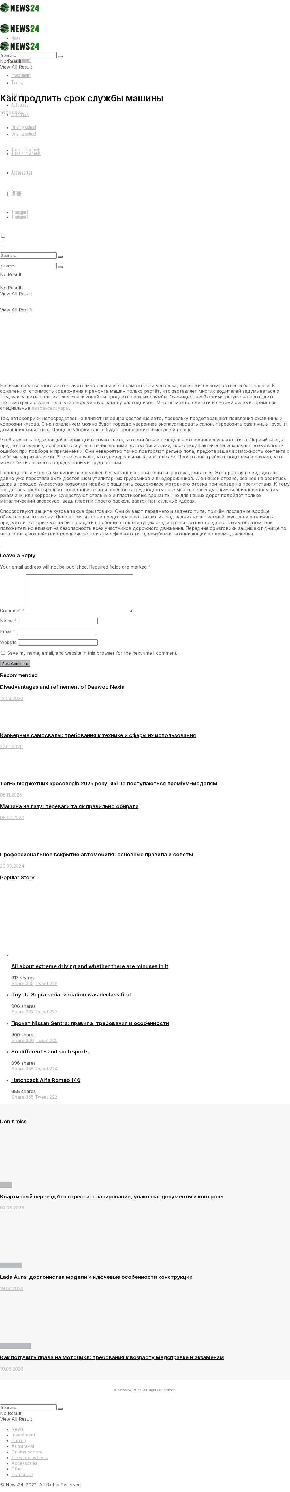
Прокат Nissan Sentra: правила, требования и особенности (90, 1023)
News (6, 1185)
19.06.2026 (11, 1288)
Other (17, 1469)
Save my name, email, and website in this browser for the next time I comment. (92, 653)
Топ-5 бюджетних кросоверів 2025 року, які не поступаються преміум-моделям (108, 783)
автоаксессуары (50, 408)
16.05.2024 (11, 113)
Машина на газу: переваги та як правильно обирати (69, 806)
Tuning (18, 1440)
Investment (21, 75)
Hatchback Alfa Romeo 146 (45, 1080)
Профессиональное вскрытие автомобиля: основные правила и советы (96, 854)
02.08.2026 (12, 1208)
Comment (12, 610)
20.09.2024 (12, 866)
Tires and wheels (29, 1457)
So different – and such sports (50, 1051)
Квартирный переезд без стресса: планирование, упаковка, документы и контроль (111, 1196)
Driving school (15, 1346)
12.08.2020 (11, 698)
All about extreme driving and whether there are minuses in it (89, 966)
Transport (11, 1265)
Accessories (24, 1463)
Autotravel (22, 1446)
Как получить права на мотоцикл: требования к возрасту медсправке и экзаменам (112, 1357)
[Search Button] (60, 267)
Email (7, 631)
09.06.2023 (12, 817)
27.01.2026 (11, 746)
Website (8, 642)
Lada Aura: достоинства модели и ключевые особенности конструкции (96, 1277)
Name (8, 621)
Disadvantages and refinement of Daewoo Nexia (62, 687)
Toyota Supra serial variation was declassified (71, 994)
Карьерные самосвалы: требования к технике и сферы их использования (98, 735)
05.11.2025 (11, 795)
